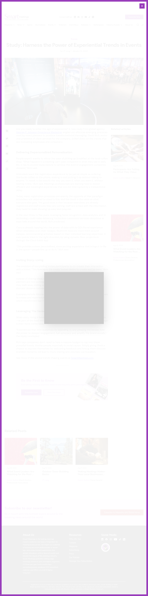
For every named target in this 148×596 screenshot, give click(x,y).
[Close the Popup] (142, 6)
